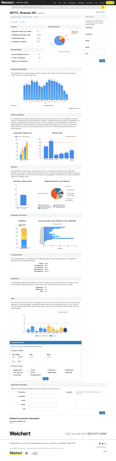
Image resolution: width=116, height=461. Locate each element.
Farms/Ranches (36, 375)
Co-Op (33, 372)
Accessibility (61, 443)
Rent (64, 3)
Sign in (109, 2)
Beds (31, 354)
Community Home (16, 17)
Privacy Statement (36, 443)
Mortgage (81, 3)
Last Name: (89, 34)
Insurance (89, 3)
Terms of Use (25, 443)
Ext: (87, 54)
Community (14, 22)
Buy (55, 3)
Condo (33, 370)
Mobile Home (52, 372)
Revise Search (100, 12)
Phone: (88, 47)
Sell (60, 3)
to (21, 357)
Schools (22, 22)
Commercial (17, 375)
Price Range (16, 354)
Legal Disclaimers (15, 443)
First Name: (89, 27)
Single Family (18, 370)
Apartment (69, 372)
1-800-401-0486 (21, 2)
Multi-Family (69, 370)
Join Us (102, 3)
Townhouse (51, 370)
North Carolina (27, 17)
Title (96, 3)
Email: (87, 41)
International (72, 3)
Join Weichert (52, 443)
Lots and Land (18, 372)
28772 (11, 423)
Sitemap (45, 443)
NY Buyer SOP (70, 443)
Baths (48, 354)
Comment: (69, 392)
